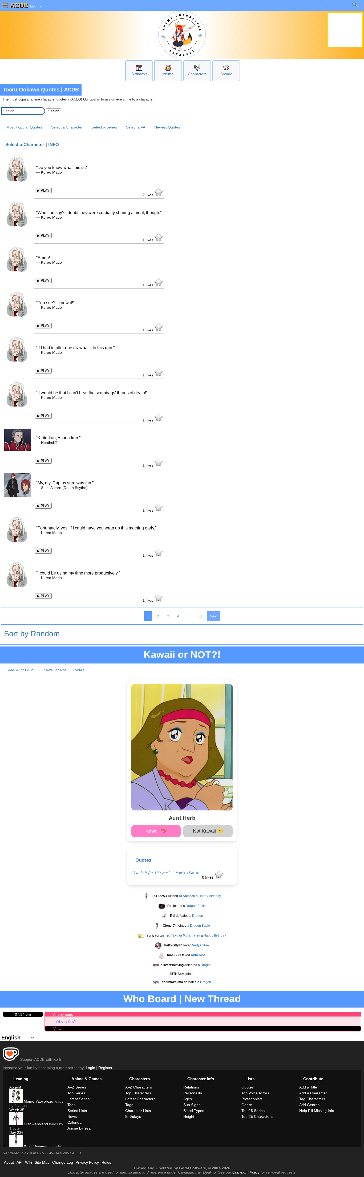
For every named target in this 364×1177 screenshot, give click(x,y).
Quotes (143, 860)
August (15, 1087)
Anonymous (63, 1014)
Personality (192, 1093)
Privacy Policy (87, 1162)
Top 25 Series (253, 1110)
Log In (35, 6)
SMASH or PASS (20, 670)
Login (90, 1068)
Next (213, 616)
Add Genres (309, 1105)
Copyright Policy (246, 1172)
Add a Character (313, 1093)
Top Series (76, 1093)
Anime (168, 74)
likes (148, 195)
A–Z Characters (138, 1087)
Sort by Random (32, 633)
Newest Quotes (167, 127)
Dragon (197, 916)
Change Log (62, 1162)
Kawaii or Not (54, 670)
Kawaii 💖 (156, 831)
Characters (197, 74)
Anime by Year (79, 1128)
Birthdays (139, 74)
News (72, 1116)
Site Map (42, 1162)
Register (105, 1068)
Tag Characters (312, 1099)
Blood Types (193, 1110)
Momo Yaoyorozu (38, 1101)
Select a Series (104, 127)
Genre (246, 1105)
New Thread (212, 998)
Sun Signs (191, 1105)
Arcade (226, 74)
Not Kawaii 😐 (208, 831)
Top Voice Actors (255, 1093)
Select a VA (135, 127)
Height (188, 1116)
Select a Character (67, 127)
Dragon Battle (196, 906)
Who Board (149, 998)
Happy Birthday (210, 896)
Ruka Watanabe (37, 1146)
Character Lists (138, 1110)
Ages (187, 1099)
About (9, 1162)
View (57, 1028)
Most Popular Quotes (24, 127)
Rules (106, 1162)
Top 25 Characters (257, 1116)
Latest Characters (140, 1099)
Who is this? (66, 1021)
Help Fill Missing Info (316, 1110)
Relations (191, 1087)
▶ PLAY (43, 190)
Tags (71, 1105)
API (19, 1162)
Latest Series (78, 1099)
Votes (79, 670)
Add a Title (308, 1087)
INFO (53, 144)
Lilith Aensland (35, 1124)
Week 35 (16, 1110)
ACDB (19, 5)
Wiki (28, 1162)
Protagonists (251, 1099)
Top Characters (138, 1093)
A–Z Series (76, 1087)
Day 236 (16, 1132)
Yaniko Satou (187, 872)
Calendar (75, 1122)
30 (199, 616)
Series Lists (77, 1110)
